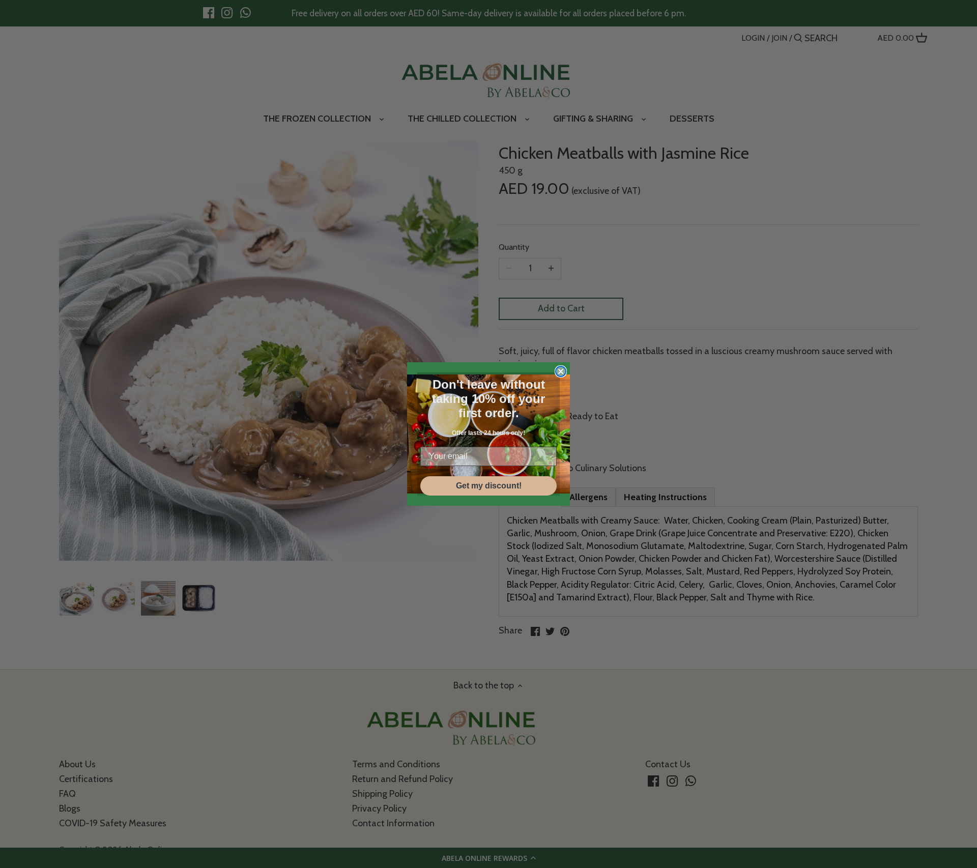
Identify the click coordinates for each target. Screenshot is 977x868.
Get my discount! (489, 485)
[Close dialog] (561, 371)
